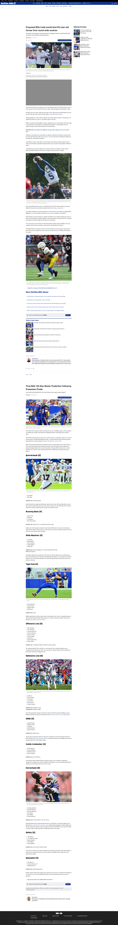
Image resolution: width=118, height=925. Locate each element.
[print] (33, 368)
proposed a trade (47, 136)
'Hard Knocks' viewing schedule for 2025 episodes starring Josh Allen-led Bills (46, 296)
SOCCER (38, 3)
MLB (45, 3)
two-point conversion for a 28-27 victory (51, 441)
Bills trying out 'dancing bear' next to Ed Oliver (38, 300)
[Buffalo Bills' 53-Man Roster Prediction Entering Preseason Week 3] (83, 54)
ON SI (6, 0)
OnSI (50, 6)
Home (47, 6)
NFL (34, 3)
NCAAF (49, 3)
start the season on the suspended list (60, 714)
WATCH (84, 3)
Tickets (70, 6)
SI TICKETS (16, 0)
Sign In (115, 3)
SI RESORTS (21, 0)
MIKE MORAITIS (35, 358)
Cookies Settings (34, 917)
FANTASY (58, 3)
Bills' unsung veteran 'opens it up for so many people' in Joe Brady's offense (45, 310)
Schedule (53, 6)
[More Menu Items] (91, 3)
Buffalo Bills (31, 107)
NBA (42, 3)
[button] (65, 3)
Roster (57, 6)
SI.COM (2, 0)
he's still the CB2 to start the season (40, 825)
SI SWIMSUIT (10, 0)
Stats (61, 6)
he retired (33, 213)
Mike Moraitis (28, 37)
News (31, 374)
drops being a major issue (57, 208)
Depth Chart (65, 6)
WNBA (54, 3)
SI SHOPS (27, 0)
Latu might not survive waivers (37, 619)
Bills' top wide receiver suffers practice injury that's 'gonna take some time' (45, 307)
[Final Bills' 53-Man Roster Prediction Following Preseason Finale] (83, 47)
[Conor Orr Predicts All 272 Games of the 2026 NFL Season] (83, 32)
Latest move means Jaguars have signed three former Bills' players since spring (46, 303)
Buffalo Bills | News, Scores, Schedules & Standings (36, 76)
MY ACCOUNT (32, 0)
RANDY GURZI (34, 897)
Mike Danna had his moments (40, 738)
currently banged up (55, 114)
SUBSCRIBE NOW (39, 0)
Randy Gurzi (28, 394)
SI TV (88, 3)
